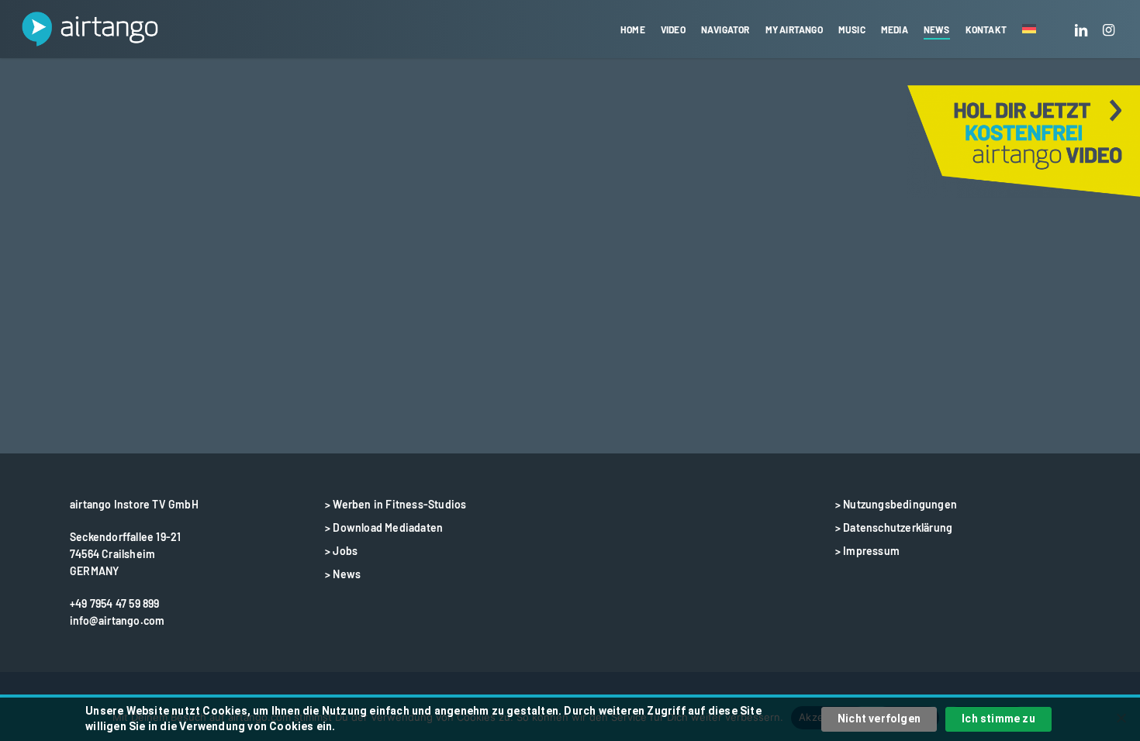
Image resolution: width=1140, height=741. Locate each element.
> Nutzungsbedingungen (896, 504)
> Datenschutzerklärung (893, 527)
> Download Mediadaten (384, 527)
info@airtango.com (117, 620)
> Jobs (341, 550)
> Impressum (867, 550)
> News (343, 574)
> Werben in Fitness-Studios (395, 504)
